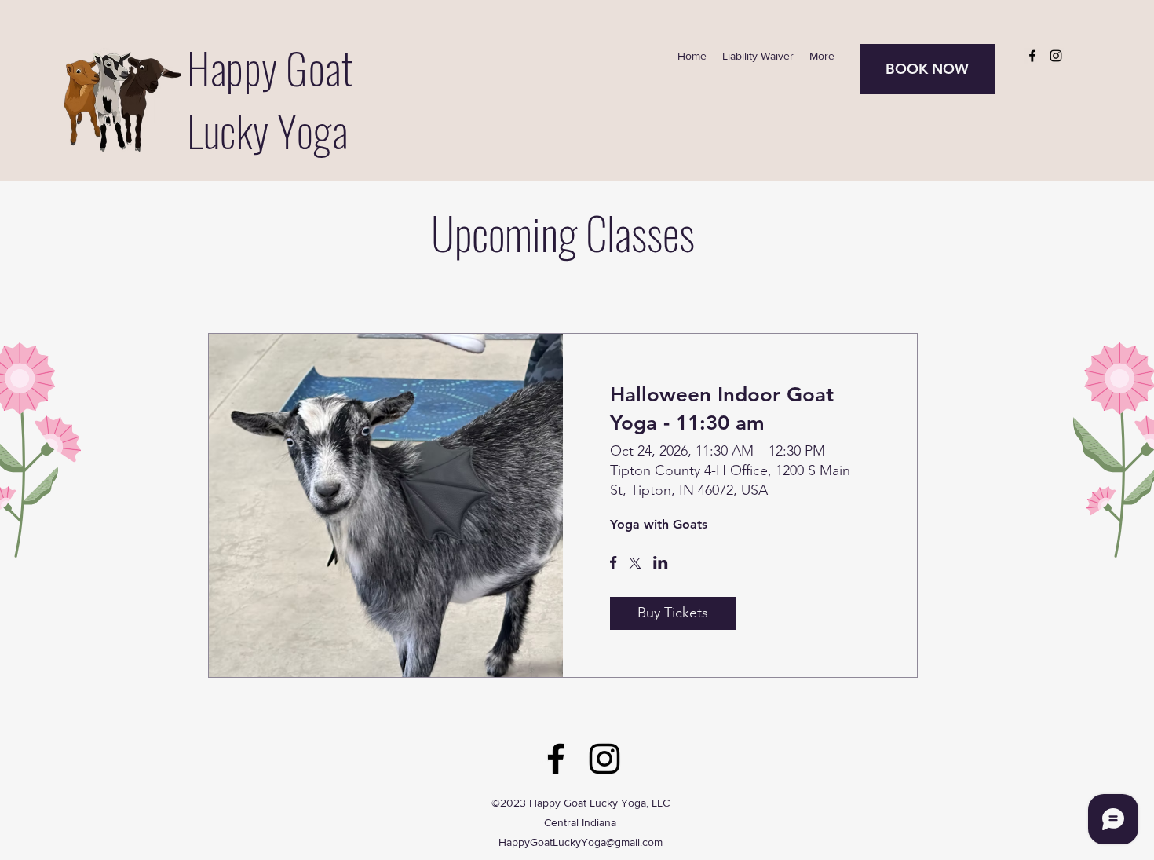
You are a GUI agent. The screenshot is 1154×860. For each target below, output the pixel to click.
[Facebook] (1032, 56)
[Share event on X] (635, 565)
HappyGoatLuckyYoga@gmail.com (580, 842)
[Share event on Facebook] (613, 564)
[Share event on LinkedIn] (660, 564)
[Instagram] (1056, 56)
